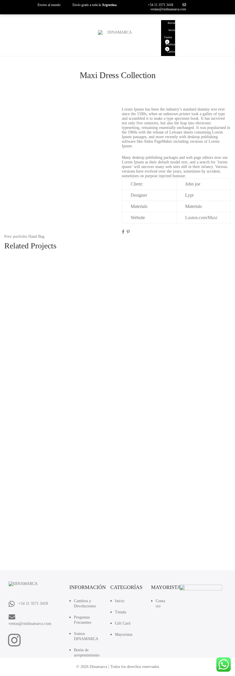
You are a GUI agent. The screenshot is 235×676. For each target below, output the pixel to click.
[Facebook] (124, 232)
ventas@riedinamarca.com (168, 9)
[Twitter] (126, 232)
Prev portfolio (15, 236)
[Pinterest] (128, 232)
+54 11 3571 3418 (160, 5)
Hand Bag (36, 236)
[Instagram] (14, 640)
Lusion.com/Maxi (201, 217)
